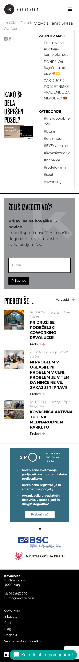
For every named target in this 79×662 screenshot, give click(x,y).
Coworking (12, 610)
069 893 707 (18, 594)
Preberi (35, 344)
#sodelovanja (55, 167)
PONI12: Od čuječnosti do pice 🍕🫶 (55, 67)
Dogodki (10, 635)
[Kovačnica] (21, 9)
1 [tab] (39, 529)
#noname (52, 160)
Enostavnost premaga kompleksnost (56, 49)
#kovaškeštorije (57, 153)
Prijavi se (18, 281)
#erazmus (52, 139)
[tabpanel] (39, 485)
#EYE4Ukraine (56, 146)
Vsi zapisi (62, 300)
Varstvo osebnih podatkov (23, 641)
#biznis (49, 131)
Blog (7, 629)
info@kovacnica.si (21, 598)
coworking (53, 182)
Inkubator (11, 617)
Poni (7, 623)
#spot (49, 175)
